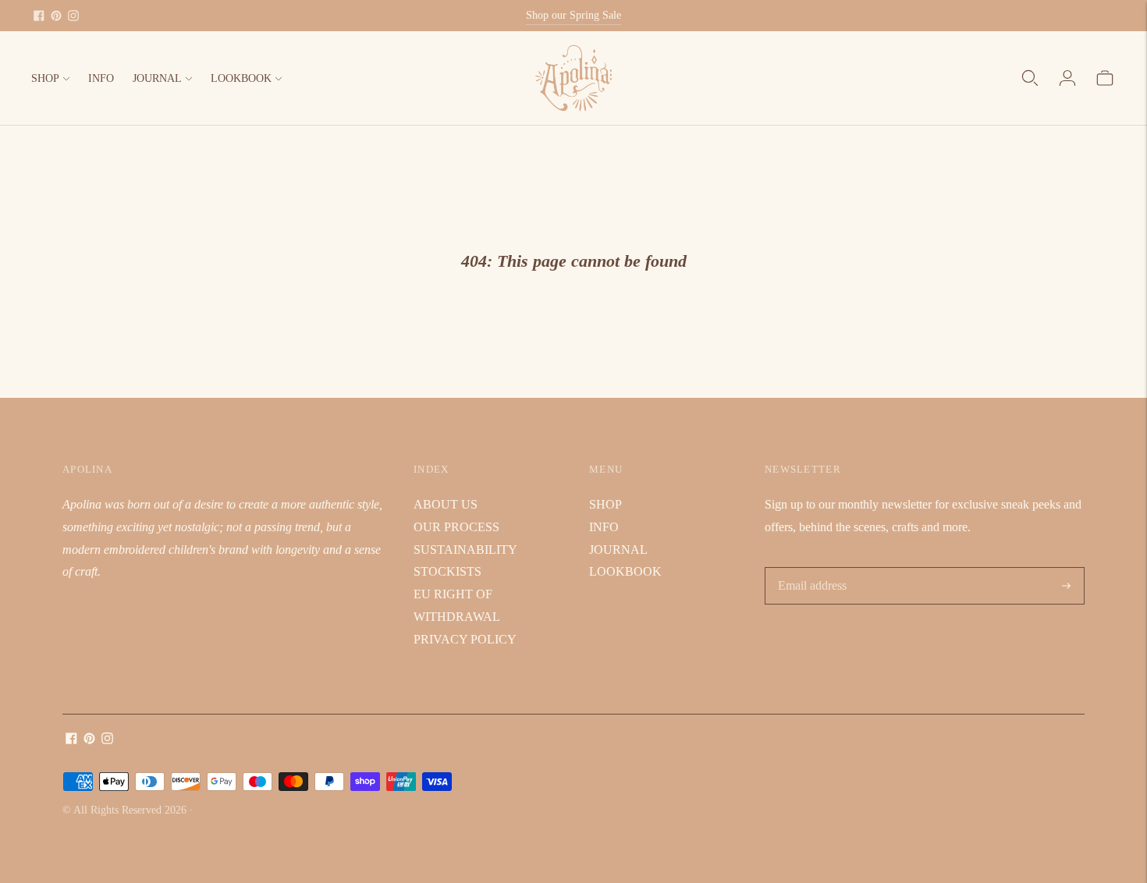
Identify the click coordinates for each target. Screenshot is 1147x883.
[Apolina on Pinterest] (56, 15)
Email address (811, 568)
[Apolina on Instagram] (73, 15)
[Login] (1067, 78)
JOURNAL (157, 78)
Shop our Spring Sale (573, 15)
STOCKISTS (447, 571)
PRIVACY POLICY (465, 639)
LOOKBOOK (241, 78)
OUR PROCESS (456, 527)
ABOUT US (446, 504)
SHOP (45, 78)
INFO (101, 78)
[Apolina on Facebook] (39, 15)
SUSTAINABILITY (465, 549)
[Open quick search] (1030, 78)
